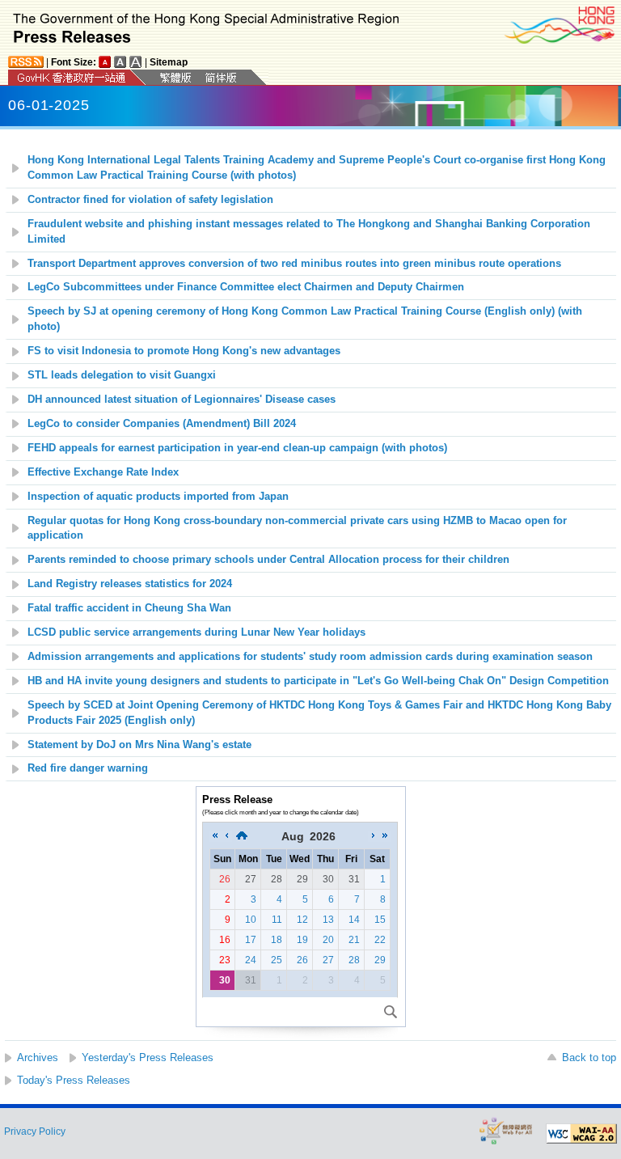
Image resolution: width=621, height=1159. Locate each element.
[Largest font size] (135, 62)
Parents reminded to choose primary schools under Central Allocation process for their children (268, 559)
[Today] (241, 836)
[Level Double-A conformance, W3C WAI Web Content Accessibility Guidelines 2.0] (581, 1133)
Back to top (589, 1057)
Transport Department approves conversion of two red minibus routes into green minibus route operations (294, 263)
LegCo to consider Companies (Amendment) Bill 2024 (161, 423)
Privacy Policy (34, 1131)
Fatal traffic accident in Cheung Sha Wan (129, 608)
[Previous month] (226, 836)
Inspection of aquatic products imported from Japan (158, 496)
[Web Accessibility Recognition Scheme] (506, 1130)
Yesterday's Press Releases (147, 1057)
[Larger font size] (120, 62)
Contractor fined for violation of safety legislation (152, 199)
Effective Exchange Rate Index (103, 472)
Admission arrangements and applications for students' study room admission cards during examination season (310, 656)
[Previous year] (215, 836)
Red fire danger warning (87, 768)
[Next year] (385, 836)
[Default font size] (105, 62)
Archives (37, 1057)
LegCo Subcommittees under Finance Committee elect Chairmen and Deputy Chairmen (245, 287)
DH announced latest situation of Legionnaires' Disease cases (181, 399)
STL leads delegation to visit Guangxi (121, 375)
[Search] (390, 1011)
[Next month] (373, 836)
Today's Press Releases (73, 1080)
